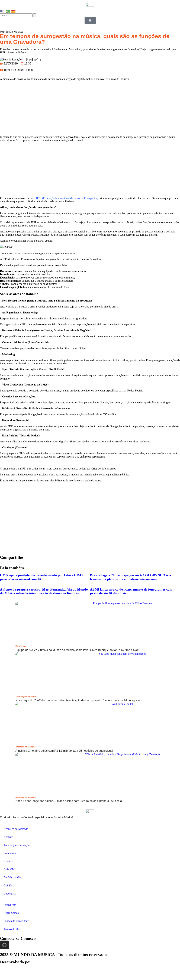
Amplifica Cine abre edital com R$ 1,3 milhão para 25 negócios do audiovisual (64, 750)
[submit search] (34, 15)
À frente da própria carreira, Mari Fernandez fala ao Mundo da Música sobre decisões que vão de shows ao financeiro (44, 591)
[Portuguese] (8, 11)
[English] (2, 11)
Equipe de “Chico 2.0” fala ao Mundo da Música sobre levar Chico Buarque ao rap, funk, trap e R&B (77, 650)
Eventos (8, 861)
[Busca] (16, 15)
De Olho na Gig (12, 877)
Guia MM (9, 869)
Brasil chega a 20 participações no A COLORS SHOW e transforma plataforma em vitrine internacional (130, 577)
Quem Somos (11, 912)
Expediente (10, 904)
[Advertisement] (90, 108)
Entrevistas (20, 646)
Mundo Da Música (11, 31)
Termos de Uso (12, 929)
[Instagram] (4, 945)
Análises (8, 836)
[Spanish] (13, 11)
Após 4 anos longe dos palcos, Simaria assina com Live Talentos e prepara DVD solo (68, 800)
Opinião (8, 885)
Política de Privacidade (16, 920)
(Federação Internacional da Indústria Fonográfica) (67, 198)
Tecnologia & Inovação (26, 696)
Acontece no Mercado (25, 747)
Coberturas (10, 893)
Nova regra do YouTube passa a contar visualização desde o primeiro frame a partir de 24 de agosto (77, 700)
